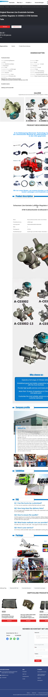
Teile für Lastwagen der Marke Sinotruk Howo (41, 675)
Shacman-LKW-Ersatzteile (15, 6)
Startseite (2, 6)
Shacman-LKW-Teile (14, 588)
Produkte (7, 6)
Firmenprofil (24, 671)
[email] (7, 639)
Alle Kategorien (40, 680)
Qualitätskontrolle (25, 676)
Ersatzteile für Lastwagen (40, 588)
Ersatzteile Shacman (26, 588)
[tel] (21, 639)
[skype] (18, 639)
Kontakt (38, 660)
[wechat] (14, 639)
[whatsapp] (11, 639)
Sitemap (28, 692)
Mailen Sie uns (16, 26)
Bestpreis (5, 26)
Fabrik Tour (24, 674)
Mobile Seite (34, 692)
